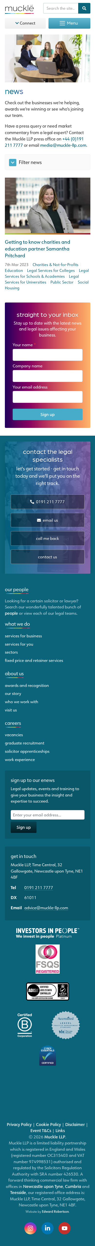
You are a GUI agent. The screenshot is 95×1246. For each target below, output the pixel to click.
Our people (16, 589)
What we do (17, 624)
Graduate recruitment (24, 742)
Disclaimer (75, 1124)
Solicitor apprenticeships (27, 751)
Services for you (19, 644)
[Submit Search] (84, 8)
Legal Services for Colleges (51, 270)
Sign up (47, 414)
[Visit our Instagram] (30, 1228)
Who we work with (21, 701)
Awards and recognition (27, 685)
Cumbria (73, 1186)
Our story (13, 693)
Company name (27, 365)
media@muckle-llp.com (63, 145)
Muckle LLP (54, 1136)
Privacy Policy (19, 1124)
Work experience (20, 759)
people (11, 613)
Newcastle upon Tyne (43, 1186)
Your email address (32, 386)
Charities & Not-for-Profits (55, 264)
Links (60, 1130)
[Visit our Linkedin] (47, 1228)
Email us (50, 520)
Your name (24, 344)
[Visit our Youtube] (64, 1228)
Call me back (47, 538)
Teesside (18, 1192)
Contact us (47, 556)
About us (14, 673)
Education (14, 270)
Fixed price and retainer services (34, 660)
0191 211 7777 (50, 501)
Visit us (11, 709)
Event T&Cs (40, 1130)
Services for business (23, 635)
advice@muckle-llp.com (46, 907)
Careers (13, 723)
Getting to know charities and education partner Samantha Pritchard (37, 249)
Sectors (11, 652)
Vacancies (14, 734)
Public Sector (62, 282)
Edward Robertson (55, 1211)
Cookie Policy (48, 1124)
